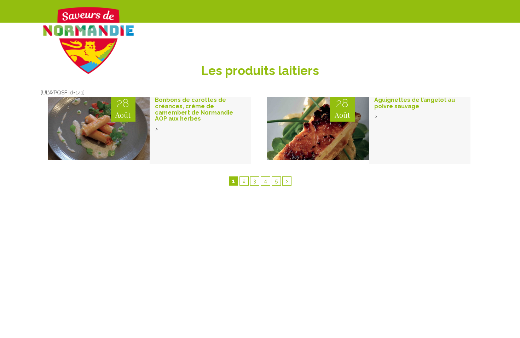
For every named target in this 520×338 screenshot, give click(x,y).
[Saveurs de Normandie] (88, 40)
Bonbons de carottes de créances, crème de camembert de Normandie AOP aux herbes (194, 109)
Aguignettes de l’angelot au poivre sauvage (414, 103)
